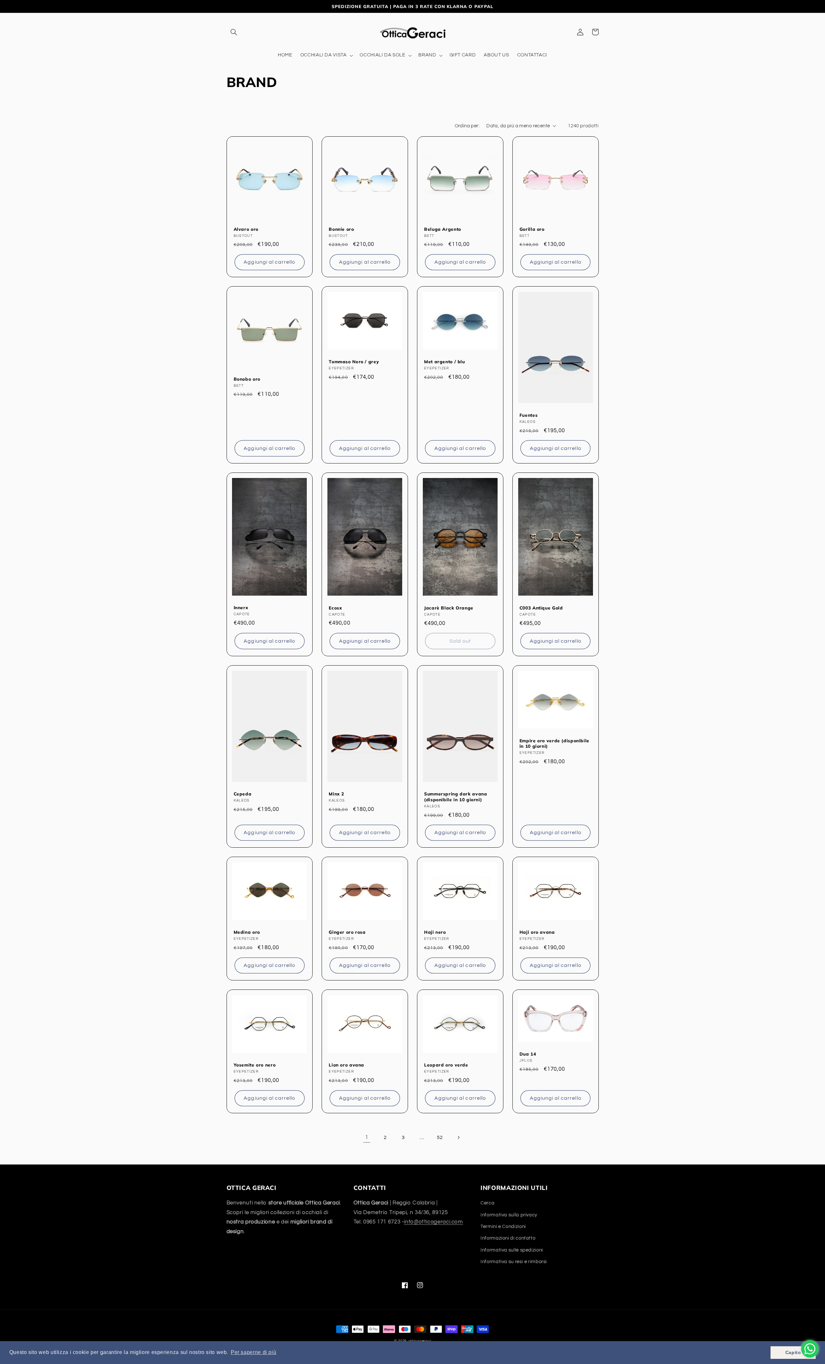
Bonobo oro (247, 379)
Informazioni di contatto (507, 1238)
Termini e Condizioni (503, 1226)
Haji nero (435, 932)
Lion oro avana (346, 1064)
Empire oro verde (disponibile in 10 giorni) (554, 743)
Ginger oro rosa (347, 932)
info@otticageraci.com (433, 1222)
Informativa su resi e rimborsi (513, 1261)
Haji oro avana (537, 932)
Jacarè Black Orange (448, 607)
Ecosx (335, 607)
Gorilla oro (532, 229)
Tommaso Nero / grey (354, 361)
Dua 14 (527, 1054)
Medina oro (247, 932)
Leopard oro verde (446, 1064)
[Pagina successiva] (458, 1137)
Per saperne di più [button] (253, 1352)
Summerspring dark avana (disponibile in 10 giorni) (455, 796)
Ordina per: (467, 125)
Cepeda (243, 793)
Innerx (241, 607)
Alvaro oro (246, 229)
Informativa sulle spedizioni (511, 1250)
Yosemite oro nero (255, 1064)
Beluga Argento (442, 229)
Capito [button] (793, 1352)
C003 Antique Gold (541, 607)
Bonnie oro (341, 229)
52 (439, 1137)
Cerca (487, 1203)
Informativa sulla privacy (508, 1215)
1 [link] (366, 1137)
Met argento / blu (444, 361)
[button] (234, 31)
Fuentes (528, 415)
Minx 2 (336, 793)
